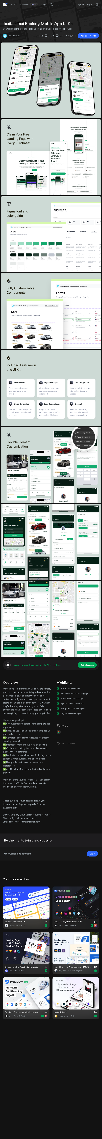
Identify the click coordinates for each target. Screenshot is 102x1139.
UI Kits (23, 925)
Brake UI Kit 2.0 (60, 1012)
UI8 (59, 925)
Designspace (13, 925)
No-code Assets (19, 1016)
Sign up (81, 4)
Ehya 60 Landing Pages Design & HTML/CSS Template (72, 967)
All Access (28, 4)
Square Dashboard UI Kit (15, 921)
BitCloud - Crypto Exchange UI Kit (68, 921)
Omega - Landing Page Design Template (21, 967)
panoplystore (63, 1016)
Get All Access (87, 665)
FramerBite (13, 971)
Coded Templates (70, 925)
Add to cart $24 (88, 35)
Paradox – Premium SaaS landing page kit (22, 1012)
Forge (43, 4)
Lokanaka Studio (14, 36)
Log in (89, 4)
